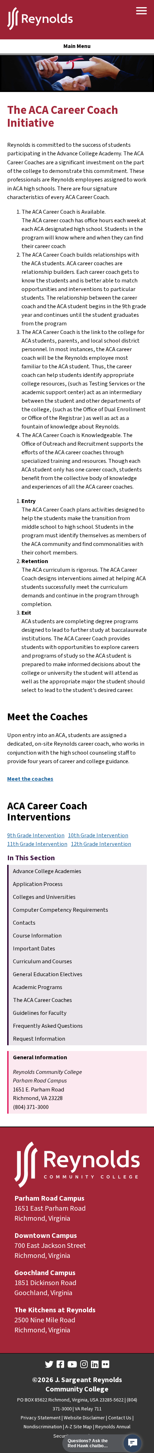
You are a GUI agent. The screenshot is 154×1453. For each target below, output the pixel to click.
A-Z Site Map (78, 1426)
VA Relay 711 (88, 1409)
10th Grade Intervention (98, 835)
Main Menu (77, 46)
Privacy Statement (41, 1417)
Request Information (39, 1039)
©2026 (42, 1380)
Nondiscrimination (43, 1426)
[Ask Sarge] (132, 1443)
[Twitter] (49, 1365)
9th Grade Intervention (35, 835)
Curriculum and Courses (42, 961)
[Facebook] (60, 1365)
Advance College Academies (47, 871)
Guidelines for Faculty (40, 1013)
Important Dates (34, 948)
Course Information (37, 935)
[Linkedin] (95, 1365)
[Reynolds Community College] (40, 19)
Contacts (24, 923)
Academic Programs (37, 987)
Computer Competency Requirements (60, 910)
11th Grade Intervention (37, 844)
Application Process (38, 884)
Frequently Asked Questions (48, 1026)
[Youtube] (72, 1365)
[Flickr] (105, 1365)
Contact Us (119, 1417)
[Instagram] (84, 1365)
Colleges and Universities (44, 897)
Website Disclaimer (84, 1417)
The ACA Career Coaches (42, 1000)
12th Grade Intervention (101, 844)
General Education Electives (47, 974)
